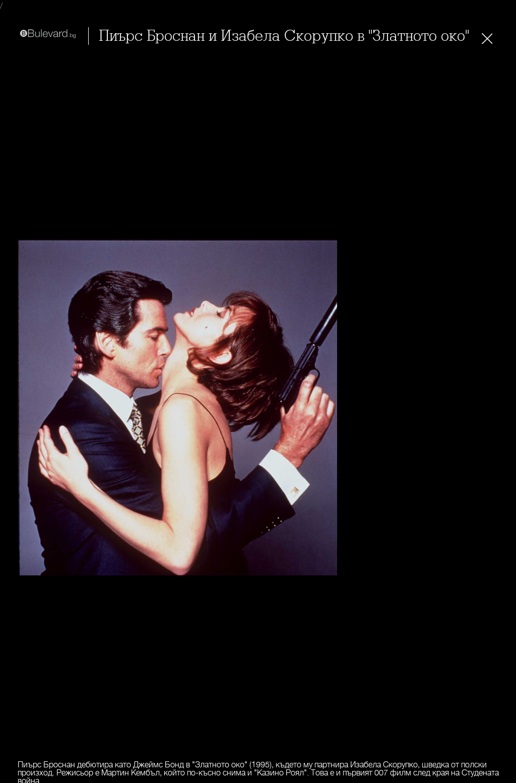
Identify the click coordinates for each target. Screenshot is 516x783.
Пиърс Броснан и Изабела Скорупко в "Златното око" (284, 36)
